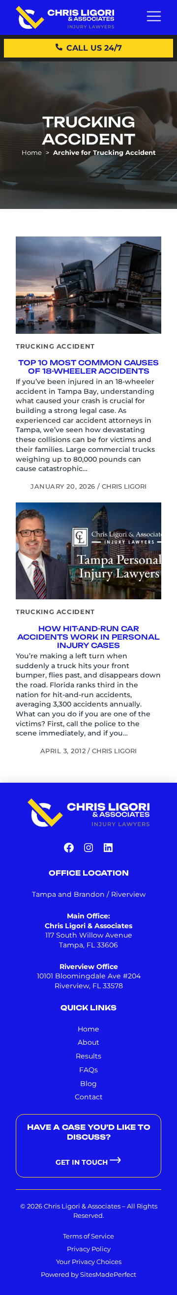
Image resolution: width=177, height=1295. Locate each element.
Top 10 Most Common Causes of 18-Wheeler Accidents (88, 366)
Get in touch (82, 1162)
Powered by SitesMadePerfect (88, 1274)
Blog (88, 1083)
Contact (89, 1096)
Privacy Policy (89, 1249)
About (88, 1042)
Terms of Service (88, 1236)
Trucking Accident (55, 346)
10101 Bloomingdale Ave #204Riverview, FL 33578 (89, 980)
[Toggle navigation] (154, 17)
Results (88, 1056)
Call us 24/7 (94, 48)
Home (32, 152)
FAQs (88, 1069)
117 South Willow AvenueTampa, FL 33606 (88, 940)
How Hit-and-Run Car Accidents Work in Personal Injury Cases (88, 636)
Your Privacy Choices (88, 1262)
